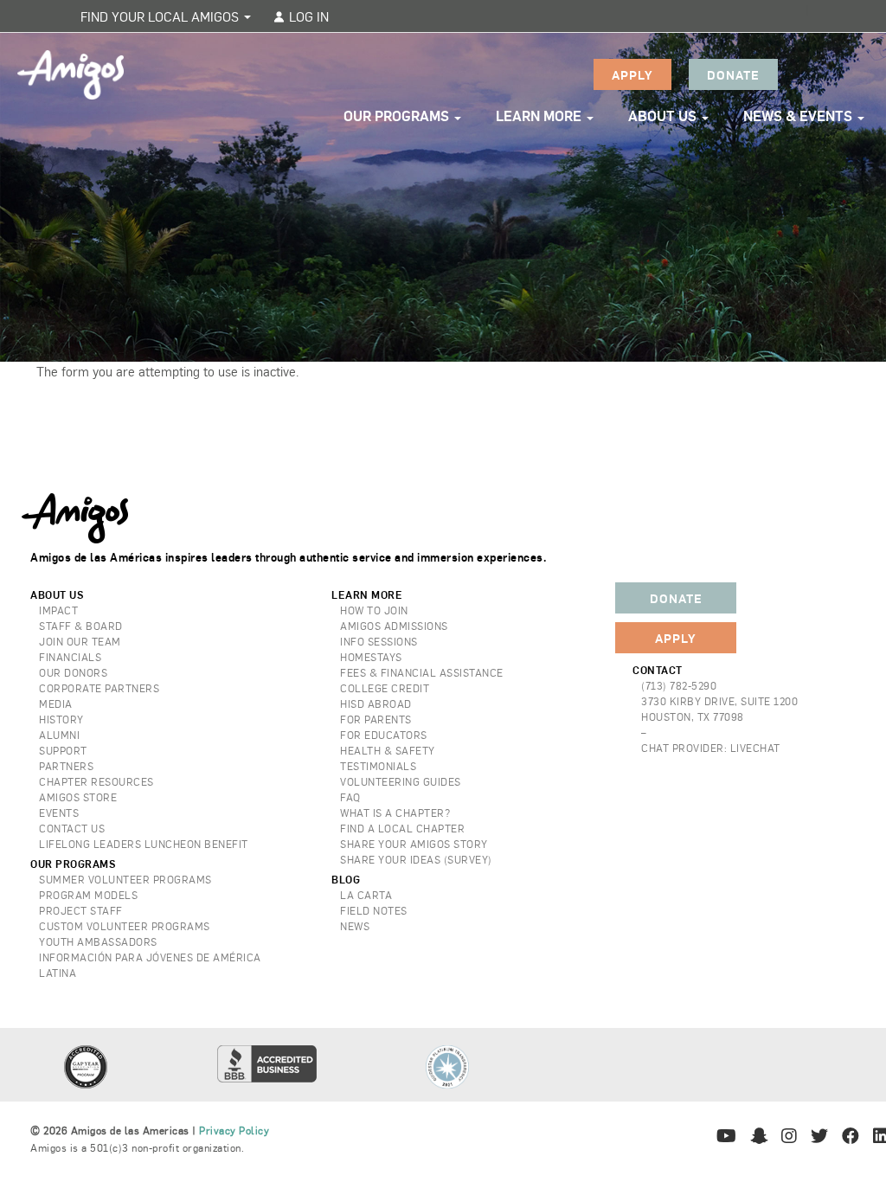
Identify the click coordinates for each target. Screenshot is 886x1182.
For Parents (376, 719)
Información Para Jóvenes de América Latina (150, 965)
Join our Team (80, 641)
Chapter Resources (96, 781)
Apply (632, 74)
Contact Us (72, 828)
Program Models (88, 895)
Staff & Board (81, 626)
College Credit (384, 688)
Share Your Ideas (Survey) (416, 859)
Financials (70, 657)
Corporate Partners (99, 688)
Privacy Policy (234, 1130)
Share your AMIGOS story (414, 844)
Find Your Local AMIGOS (161, 16)
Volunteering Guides (400, 781)
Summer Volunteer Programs (125, 879)
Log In (307, 16)
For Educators (383, 735)
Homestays (371, 657)
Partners (66, 766)
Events (59, 812)
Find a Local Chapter (402, 828)
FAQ (350, 797)
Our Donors (73, 672)
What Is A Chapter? (395, 812)
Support (63, 750)
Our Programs (398, 115)
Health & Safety (387, 750)
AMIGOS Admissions (394, 626)
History (61, 719)
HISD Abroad (376, 703)
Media (56, 703)
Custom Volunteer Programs (124, 926)
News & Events (799, 115)
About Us (664, 115)
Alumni (59, 735)
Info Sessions (379, 641)
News (354, 926)
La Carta (366, 895)
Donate (733, 74)
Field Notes (374, 910)
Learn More (540, 115)
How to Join (374, 610)
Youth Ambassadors (98, 941)
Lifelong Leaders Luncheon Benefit (143, 844)
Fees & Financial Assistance (422, 672)
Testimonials (378, 766)
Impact (58, 610)
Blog (345, 879)
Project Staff (81, 910)
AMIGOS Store (78, 797)
